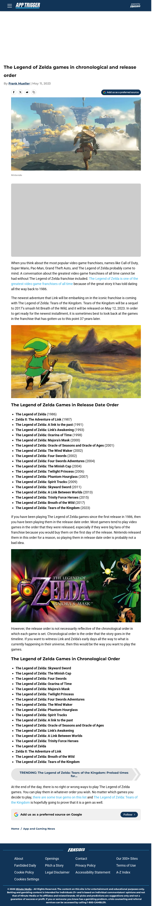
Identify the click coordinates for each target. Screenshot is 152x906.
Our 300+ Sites (127, 858)
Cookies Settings (26, 879)
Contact (81, 858)
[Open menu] (9, 5)
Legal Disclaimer (57, 872)
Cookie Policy (24, 872)
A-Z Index (123, 872)
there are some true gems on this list (60, 797)
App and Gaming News (39, 828)
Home (15, 828)
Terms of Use (126, 865)
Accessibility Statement (92, 872)
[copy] (33, 92)
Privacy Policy (85, 865)
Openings (52, 858)
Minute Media (24, 889)
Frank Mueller (19, 83)
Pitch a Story (54, 865)
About (18, 858)
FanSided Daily (25, 865)
